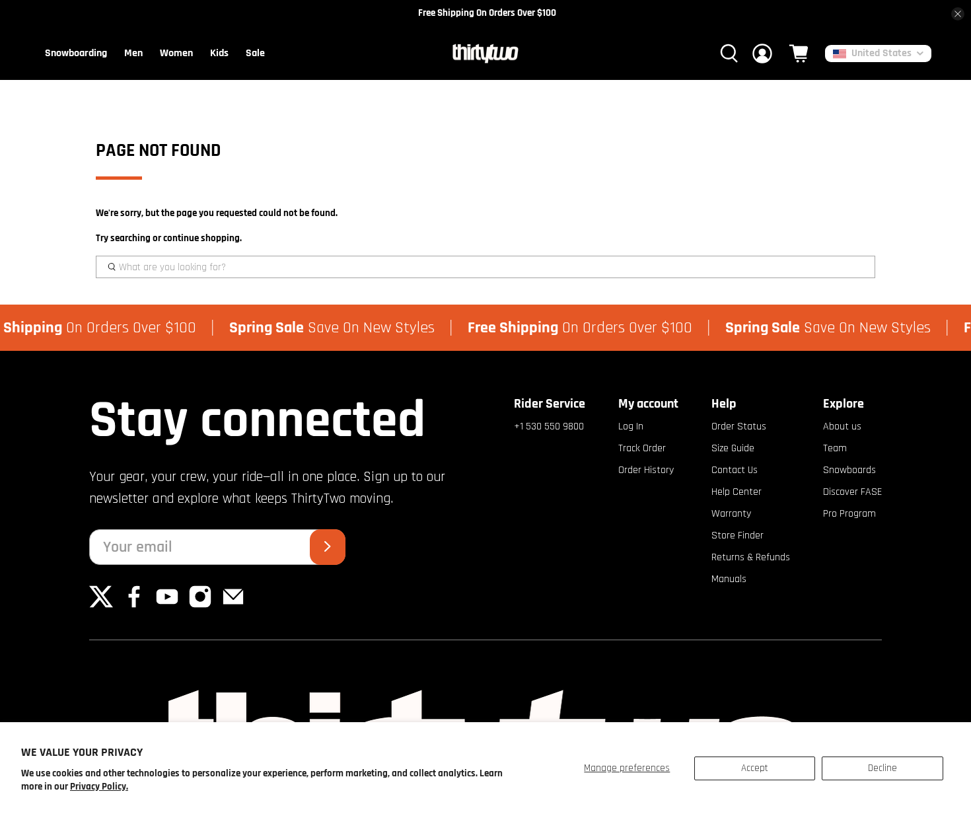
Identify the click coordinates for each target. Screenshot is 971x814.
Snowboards (849, 470)
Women (176, 53)
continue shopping (201, 238)
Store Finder (737, 535)
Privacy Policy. (99, 786)
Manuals (728, 579)
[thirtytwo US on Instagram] (200, 605)
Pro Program (849, 514)
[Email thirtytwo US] (233, 605)
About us (842, 426)
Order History (646, 470)
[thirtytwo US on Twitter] (101, 605)
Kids (219, 53)
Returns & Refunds (750, 557)
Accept (754, 768)
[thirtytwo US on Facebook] (134, 605)
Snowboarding (76, 53)
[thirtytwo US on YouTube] (167, 605)
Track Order (642, 448)
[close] (957, 13)
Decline (882, 768)
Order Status (738, 426)
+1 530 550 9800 (549, 426)
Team (835, 448)
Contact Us (734, 470)
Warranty (731, 514)
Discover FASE (852, 492)
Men (133, 53)
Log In (630, 426)
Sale (255, 53)
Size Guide (732, 448)
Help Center (736, 492)
